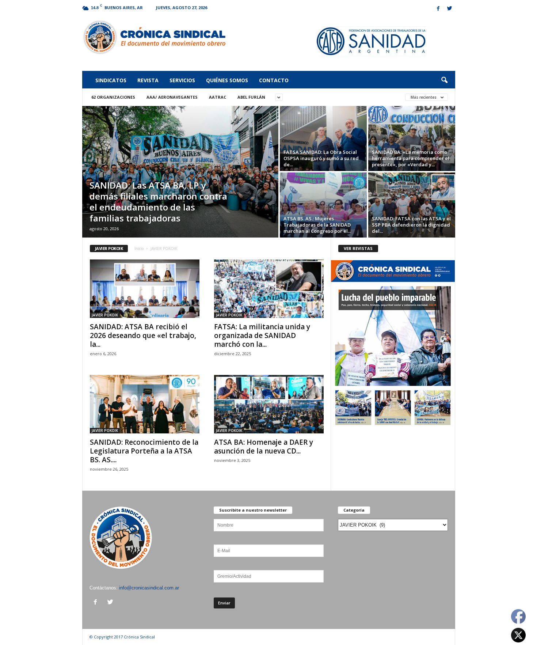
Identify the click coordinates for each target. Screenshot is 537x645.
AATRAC (217, 97)
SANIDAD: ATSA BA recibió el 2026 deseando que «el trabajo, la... (143, 335)
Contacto (274, 80)
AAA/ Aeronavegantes (172, 97)
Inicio (139, 248)
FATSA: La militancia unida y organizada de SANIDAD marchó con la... (262, 335)
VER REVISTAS (358, 248)
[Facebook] (438, 9)
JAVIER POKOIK (105, 315)
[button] (444, 80)
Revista (148, 80)
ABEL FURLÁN (251, 97)
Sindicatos (110, 80)
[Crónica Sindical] (154, 37)
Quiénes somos (227, 80)
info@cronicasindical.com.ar (149, 588)
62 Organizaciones (113, 97)
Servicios (182, 80)
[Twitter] (449, 9)
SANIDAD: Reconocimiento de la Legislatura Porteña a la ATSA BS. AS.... (144, 450)
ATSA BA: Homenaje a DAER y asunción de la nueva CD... (263, 446)
